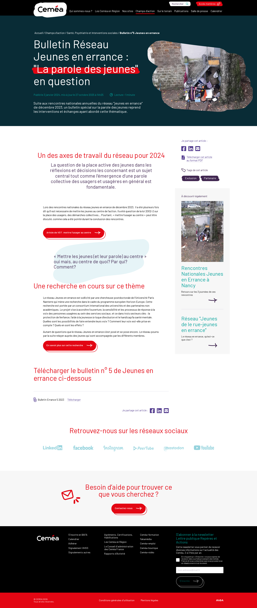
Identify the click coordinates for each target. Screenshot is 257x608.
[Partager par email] (197, 150)
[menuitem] (81, 12)
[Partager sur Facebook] (184, 150)
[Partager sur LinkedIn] (191, 150)
